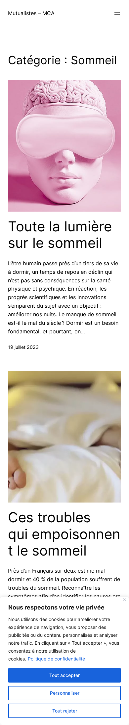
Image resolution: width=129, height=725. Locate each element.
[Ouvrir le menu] (117, 13)
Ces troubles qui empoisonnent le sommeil (64, 534)
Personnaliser (64, 693)
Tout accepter (64, 675)
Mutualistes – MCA (31, 13)
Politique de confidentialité (56, 658)
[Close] (124, 599)
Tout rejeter (64, 710)
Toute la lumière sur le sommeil (60, 234)
